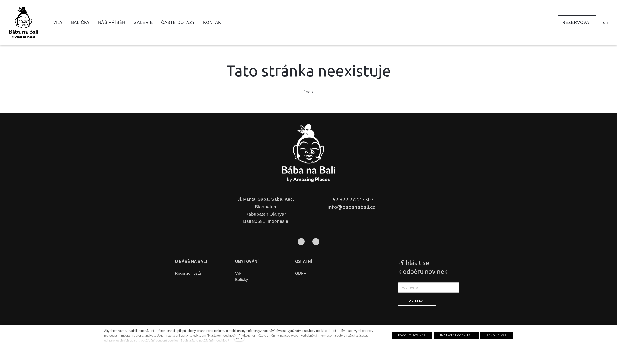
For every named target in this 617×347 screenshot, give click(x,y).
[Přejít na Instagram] (315, 241)
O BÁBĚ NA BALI (191, 262)
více (239, 338)
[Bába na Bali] (24, 22)
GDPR (301, 273)
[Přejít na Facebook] (301, 241)
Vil (237, 273)
